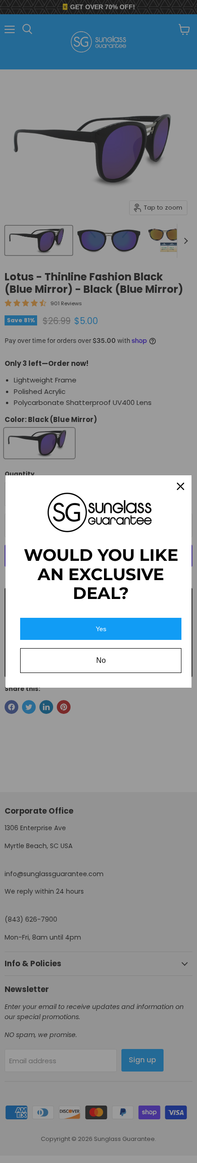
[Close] (181, 486)
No (101, 660)
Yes (101, 629)
